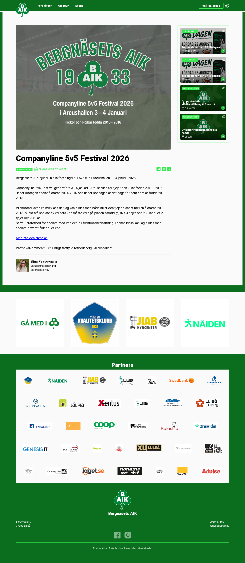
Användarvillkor (116, 548)
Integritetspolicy (145, 548)
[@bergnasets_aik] (127, 535)
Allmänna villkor (100, 548)
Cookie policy (130, 548)
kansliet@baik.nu (219, 525)
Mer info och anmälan (32, 238)
